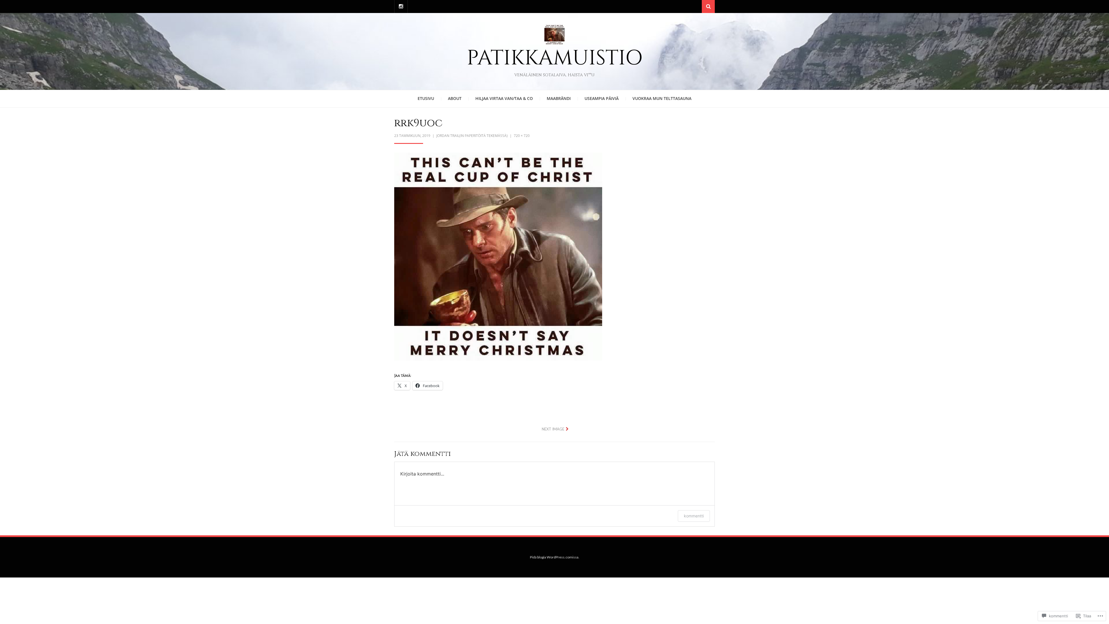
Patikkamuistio (555, 58)
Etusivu (426, 98)
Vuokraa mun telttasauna (661, 98)
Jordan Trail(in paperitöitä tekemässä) (472, 135)
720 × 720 (522, 135)
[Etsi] (708, 6)
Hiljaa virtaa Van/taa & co (504, 98)
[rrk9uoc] (498, 256)
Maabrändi (559, 98)
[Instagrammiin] (401, 6)
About (455, 98)
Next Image (553, 429)
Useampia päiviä (602, 98)
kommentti (694, 515)
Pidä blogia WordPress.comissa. (554, 557)
